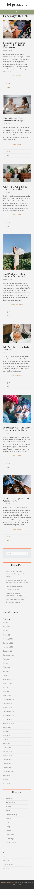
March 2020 (7, 695)
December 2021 (8, 643)
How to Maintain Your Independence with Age (13, 119)
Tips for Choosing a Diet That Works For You (16, 500)
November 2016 (8, 715)
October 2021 (7, 651)
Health (8, 810)
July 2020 (6, 687)
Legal (8, 823)
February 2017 (8, 703)
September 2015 (8, 772)
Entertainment (10, 802)
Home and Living (11, 815)
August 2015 (7, 776)
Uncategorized (11, 843)
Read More (17, 76)
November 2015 (8, 764)
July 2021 (6, 663)
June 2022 (6, 635)
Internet (8, 818)
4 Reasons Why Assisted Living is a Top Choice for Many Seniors (14, 45)
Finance (8, 806)
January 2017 (7, 707)
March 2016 (7, 747)
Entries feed (7, 860)
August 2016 (7, 727)
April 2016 (6, 743)
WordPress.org (8, 868)
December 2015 (8, 760)
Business (9, 798)
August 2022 (7, 627)
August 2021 (7, 659)
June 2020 (6, 691)
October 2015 (7, 768)
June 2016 (6, 735)
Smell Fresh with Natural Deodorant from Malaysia (14, 275)
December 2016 (8, 711)
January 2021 (7, 683)
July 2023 (6, 623)
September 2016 (8, 723)
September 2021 (8, 655)
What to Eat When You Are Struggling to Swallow (15, 188)
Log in (5, 856)
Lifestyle (8, 827)
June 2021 (6, 667)
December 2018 (8, 699)
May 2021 (6, 671)
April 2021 (6, 675)
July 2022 (6, 631)
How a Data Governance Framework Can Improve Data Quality (16, 573)
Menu (17, 12)
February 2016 (8, 751)
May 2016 (6, 739)
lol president (17, 5)
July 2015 (6, 780)
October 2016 (7, 719)
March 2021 (7, 679)
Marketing (9, 831)
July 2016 (6, 731)
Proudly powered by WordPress (9, 882)
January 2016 (7, 755)
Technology (10, 839)
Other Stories (10, 835)
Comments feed (8, 864)
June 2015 (6, 784)
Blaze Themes (17, 884)
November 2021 (8, 647)
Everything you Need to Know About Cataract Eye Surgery (16, 429)
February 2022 (8, 639)
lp (9, 83)
